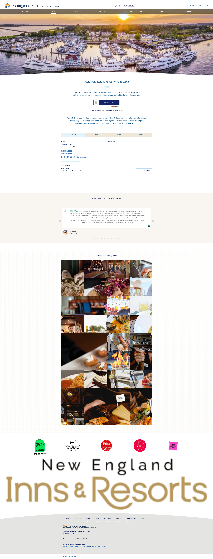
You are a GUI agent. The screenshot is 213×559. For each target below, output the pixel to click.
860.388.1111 (66, 151)
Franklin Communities (82, 546)
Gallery (83, 296)
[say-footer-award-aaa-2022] (73, 440)
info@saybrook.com (68, 153)
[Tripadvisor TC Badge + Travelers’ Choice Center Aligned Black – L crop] (40, 440)
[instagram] (74, 157)
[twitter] (68, 157)
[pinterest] (64, 157)
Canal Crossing (68, 546)
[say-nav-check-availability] (125, 5)
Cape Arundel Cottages (99, 546)
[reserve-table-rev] (106, 100)
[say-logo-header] (32, 3)
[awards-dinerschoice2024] (140, 440)
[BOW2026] (173, 440)
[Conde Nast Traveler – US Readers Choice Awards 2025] (106, 440)
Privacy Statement (69, 556)
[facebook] (61, 157)
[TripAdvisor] (81, 157)
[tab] (73, 135)
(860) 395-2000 (68, 533)
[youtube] (71, 157)
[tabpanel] (106, 159)
